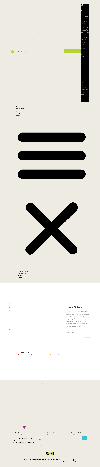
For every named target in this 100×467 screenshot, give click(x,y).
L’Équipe (18, 113)
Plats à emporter (20, 111)
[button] (52, 191)
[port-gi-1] (35, 305)
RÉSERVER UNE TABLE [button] (72, 51)
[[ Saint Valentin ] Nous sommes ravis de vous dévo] (20, 366)
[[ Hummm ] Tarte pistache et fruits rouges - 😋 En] (79, 365)
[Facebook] (48, 453)
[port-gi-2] (21, 308)
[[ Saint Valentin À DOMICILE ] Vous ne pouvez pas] (40, 368)
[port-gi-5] (21, 330)
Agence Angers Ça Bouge (54, 459)
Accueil (18, 106)
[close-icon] (82, 5)
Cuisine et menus (20, 108)
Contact (18, 115)
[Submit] (84, 438)
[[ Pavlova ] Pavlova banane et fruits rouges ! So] (59, 365)
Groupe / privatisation (21, 110)
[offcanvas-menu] (88, 3)
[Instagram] (52, 453)
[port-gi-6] (21, 319)
